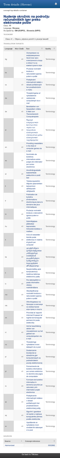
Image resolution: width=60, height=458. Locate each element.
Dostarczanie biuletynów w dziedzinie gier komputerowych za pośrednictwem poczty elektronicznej (34, 356)
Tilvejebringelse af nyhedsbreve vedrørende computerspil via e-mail (33, 98)
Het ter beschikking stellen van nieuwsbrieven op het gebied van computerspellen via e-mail (34, 332)
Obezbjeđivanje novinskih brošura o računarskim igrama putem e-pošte (33, 294)
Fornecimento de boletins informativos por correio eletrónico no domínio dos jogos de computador (34, 371)
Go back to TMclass (30, 454)
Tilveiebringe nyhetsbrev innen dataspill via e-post (33, 344)
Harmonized (9, 445)
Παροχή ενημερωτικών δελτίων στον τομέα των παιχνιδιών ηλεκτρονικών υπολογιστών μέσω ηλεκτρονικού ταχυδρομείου (34, 130)
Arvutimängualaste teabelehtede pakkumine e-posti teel (33, 174)
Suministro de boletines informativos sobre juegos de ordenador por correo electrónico (34, 160)
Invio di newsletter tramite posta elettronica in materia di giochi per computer (34, 239)
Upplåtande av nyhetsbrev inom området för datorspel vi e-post (34, 426)
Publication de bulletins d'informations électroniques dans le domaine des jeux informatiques (34, 200)
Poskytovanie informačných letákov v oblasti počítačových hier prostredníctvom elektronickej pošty (34, 401)
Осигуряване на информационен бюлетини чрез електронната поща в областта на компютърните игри (34, 59)
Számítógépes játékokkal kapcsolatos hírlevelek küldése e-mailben (34, 226)
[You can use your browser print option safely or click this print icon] (56, 3)
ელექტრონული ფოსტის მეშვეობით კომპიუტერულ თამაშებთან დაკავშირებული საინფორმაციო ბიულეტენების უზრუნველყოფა (34, 257)
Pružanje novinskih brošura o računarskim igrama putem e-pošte (33, 72)
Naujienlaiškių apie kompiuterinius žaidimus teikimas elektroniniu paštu (33, 273)
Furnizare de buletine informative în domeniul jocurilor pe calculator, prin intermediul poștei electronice (34, 385)
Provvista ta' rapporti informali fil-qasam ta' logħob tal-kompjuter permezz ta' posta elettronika (34, 317)
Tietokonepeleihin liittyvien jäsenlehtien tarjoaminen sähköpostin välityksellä (34, 186)
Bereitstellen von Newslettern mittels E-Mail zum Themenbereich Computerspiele (33, 111)
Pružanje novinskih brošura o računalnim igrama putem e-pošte (34, 214)
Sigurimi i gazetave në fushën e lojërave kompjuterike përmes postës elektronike (34, 415)
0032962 (51, 445)
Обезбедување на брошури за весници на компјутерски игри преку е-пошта (34, 305)
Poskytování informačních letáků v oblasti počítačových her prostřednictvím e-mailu (34, 84)
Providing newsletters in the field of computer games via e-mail (34, 147)
